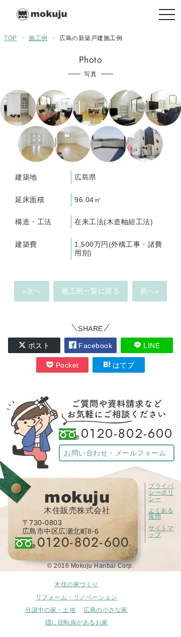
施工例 (38, 38)
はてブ (122, 365)
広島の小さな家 (105, 610)
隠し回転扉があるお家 (76, 622)
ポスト (38, 346)
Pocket (66, 365)
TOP (10, 38)
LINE (150, 346)
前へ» (149, 291)
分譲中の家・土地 (50, 610)
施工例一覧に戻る (90, 291)
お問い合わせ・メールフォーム (115, 453)
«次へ (31, 291)
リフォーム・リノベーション (77, 597)
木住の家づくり (76, 584)
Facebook (94, 346)
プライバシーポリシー (160, 492)
